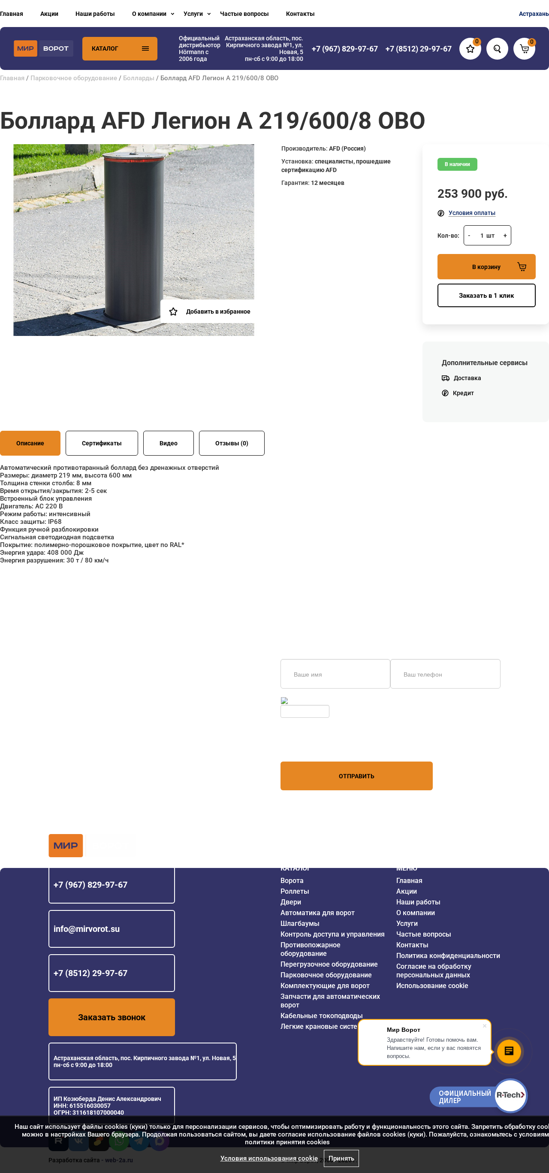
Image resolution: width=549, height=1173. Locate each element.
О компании (149, 13)
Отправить (356, 776)
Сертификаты (102, 443)
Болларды (138, 78)
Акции (49, 13)
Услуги (193, 13)
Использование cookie (432, 986)
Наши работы (95, 13)
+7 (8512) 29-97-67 (90, 973)
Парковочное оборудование (73, 78)
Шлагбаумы (300, 923)
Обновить (303, 700)
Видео (169, 443)
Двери (291, 902)
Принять (341, 1158)
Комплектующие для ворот (325, 986)
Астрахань (534, 13)
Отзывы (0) (231, 443)
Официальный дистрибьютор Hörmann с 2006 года (199, 48)
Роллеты (295, 891)
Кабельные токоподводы (322, 1016)
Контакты (300, 13)
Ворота (292, 881)
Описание (30, 443)
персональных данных (313, 745)
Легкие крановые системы (324, 1026)
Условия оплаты (472, 212)
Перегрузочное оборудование (329, 964)
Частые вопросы (244, 13)
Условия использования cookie (269, 1158)
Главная (11, 13)
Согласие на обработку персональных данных (433, 970)
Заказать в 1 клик (486, 295)
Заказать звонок (111, 1017)
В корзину (486, 266)
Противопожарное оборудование (311, 949)
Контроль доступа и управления (333, 934)
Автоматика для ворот (318, 913)
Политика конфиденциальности (448, 956)
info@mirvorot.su (87, 929)
